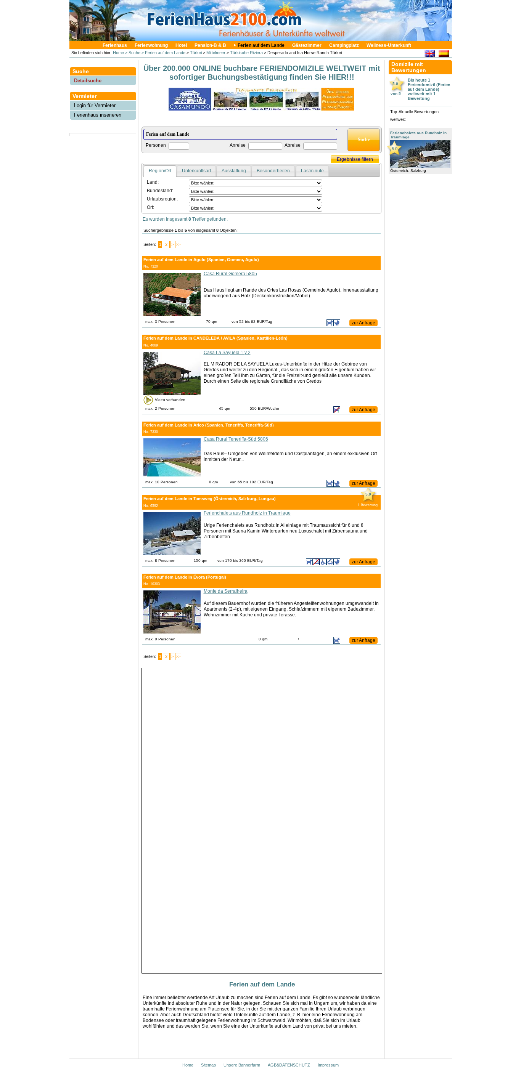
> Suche (132, 52)
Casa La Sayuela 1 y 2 (227, 352)
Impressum (328, 1065)
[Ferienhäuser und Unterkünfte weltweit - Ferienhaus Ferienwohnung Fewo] (264, 38)
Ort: (150, 207)
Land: (153, 182)
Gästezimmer (307, 45)
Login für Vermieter (95, 105)
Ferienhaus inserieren (97, 115)
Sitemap (208, 1065)
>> (178, 244)
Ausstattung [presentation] (234, 170)
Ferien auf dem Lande (261, 45)
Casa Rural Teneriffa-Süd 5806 (236, 439)
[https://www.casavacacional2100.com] (444, 54)
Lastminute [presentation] (312, 170)
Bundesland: (160, 190)
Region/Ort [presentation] (160, 170)
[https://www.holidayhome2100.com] (430, 54)
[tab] (160, 171)
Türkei (196, 52)
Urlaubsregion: (162, 199)
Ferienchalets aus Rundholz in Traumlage (247, 513)
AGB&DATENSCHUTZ (289, 1065)
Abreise (293, 145)
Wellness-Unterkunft (389, 45)
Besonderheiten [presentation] (273, 170)
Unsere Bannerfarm (242, 1065)
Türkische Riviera (246, 52)
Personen (156, 145)
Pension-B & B (210, 45)
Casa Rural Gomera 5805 (230, 273)
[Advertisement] (102, 154)
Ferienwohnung (151, 45)
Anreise (238, 145)
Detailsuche (87, 80)
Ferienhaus (115, 45)
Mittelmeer (215, 52)
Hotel (181, 45)
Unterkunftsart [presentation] (196, 170)
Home (118, 52)
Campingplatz (344, 45)
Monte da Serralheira (226, 591)
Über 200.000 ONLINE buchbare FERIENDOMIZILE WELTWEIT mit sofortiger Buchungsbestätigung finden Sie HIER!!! (261, 72)
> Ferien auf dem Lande (162, 52)
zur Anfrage (363, 323)
